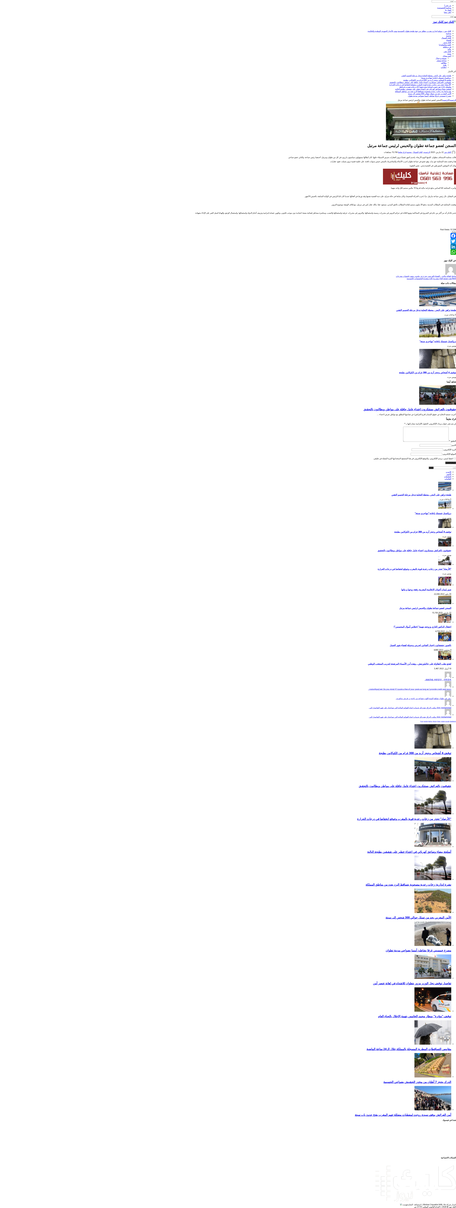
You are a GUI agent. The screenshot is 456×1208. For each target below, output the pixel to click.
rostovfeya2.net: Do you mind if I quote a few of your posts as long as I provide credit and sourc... (409, 689)
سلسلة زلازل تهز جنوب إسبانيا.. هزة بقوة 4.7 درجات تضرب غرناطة (425, 87)
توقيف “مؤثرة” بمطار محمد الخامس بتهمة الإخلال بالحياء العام (414, 1016)
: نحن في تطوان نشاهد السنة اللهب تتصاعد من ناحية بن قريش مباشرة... (423, 698)
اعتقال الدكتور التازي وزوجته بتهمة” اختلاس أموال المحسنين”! (422, 627)
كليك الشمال (446, 38)
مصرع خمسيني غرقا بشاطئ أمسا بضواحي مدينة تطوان (429, 96)
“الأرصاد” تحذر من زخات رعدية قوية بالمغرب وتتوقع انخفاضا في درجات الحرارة (420, 85)
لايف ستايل (447, 56)
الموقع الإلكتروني (449, 454)
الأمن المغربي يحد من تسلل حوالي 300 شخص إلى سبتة (429, 94)
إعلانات (443, 67)
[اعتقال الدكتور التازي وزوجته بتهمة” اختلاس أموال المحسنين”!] (444, 622)
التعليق (452, 441)
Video (439, 721)
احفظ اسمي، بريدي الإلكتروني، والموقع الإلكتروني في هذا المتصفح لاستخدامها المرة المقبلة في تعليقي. (413, 458)
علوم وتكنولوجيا (445, 45)
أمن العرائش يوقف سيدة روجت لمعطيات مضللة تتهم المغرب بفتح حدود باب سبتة (403, 1115)
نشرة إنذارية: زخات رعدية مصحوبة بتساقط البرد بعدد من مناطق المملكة (423, 91)
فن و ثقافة (447, 47)
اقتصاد (448, 40)
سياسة (448, 33)
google (447, 721)
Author (430, 721)
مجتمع (448, 36)
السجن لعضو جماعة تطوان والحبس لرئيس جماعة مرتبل (425, 608)
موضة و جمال (441, 58)
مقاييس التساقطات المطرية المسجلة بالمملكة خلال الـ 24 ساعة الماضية (409, 1049)
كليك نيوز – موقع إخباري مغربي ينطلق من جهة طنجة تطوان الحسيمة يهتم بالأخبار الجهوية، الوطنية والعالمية (409, 31)
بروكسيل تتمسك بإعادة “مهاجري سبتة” (436, 78)
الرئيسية (452, 100)
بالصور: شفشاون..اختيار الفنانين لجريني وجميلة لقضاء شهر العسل (420, 645)
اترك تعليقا (402, 152)
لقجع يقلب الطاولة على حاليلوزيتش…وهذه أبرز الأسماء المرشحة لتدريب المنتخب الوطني (409, 664)
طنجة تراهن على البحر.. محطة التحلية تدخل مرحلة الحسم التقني (426, 75)
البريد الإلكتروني (450, 449)
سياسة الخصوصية (444, 8)
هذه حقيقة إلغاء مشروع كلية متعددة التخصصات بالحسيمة (431, 278)
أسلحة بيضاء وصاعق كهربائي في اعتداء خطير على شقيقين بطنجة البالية (423, 89)
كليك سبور (447, 42)
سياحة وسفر (441, 60)
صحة (449, 54)
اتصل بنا (448, 10)
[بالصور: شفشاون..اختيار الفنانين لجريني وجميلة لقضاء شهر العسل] (444, 641)
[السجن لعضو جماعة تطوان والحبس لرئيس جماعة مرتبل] (444, 603)
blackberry (453, 721)
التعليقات (447, 476)
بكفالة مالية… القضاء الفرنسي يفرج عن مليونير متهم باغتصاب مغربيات (426, 276)
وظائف (443, 63)
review (443, 721)
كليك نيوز (447, 152)
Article (435, 721)
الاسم (454, 445)
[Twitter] (228, 241)
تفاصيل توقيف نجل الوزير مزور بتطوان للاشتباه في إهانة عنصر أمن (412, 983)
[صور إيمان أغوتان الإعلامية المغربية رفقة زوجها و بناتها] (444, 585)
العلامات (448, 479)
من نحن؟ (447, 5)
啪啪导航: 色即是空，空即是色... (438, 680)
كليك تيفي (447, 51)
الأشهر (448, 474)
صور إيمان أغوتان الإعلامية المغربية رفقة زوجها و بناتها (426, 589)
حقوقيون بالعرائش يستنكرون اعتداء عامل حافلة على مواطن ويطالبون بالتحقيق (420, 82)
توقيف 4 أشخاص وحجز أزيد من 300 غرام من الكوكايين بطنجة (427, 80)
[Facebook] (228, 235)
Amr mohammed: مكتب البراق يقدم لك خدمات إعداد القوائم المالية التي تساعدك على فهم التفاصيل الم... (410, 708)
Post (421, 721)
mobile (426, 721)
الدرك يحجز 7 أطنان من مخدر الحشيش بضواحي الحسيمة (417, 1082)
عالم (449, 49)
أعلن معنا (447, 12)
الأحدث (448, 472)
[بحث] (455, 1)
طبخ (444, 65)
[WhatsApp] (228, 252)
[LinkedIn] (228, 246)
